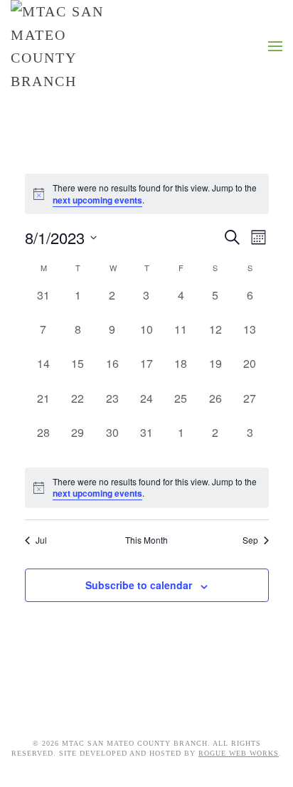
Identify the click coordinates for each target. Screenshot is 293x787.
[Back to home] (60, 46)
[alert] (147, 194)
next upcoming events (97, 200)
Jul (41, 540)
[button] (275, 46)
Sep (250, 540)
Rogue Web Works (238, 753)
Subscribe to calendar (138, 585)
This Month (146, 540)
